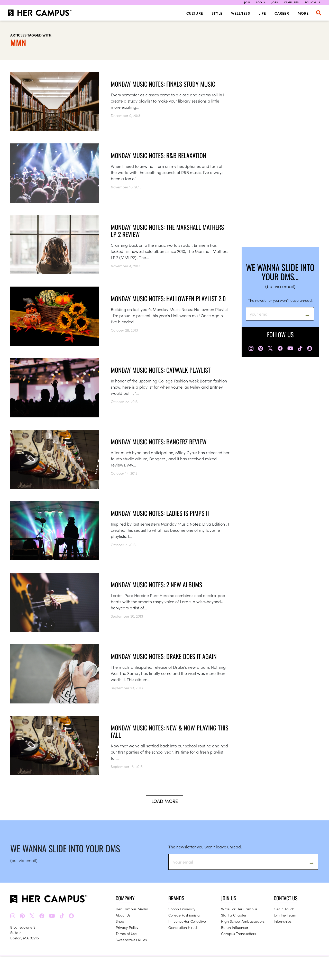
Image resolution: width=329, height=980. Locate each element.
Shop (120, 921)
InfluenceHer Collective (187, 921)
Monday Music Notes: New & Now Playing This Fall (169, 731)
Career (282, 13)
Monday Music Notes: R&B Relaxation (158, 155)
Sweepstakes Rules (131, 939)
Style (217, 13)
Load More (164, 801)
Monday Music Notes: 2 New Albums (156, 584)
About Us (123, 915)
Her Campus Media (132, 908)
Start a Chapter (233, 915)
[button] (318, 13)
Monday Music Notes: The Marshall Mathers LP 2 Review (167, 230)
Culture (194, 13)
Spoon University (181, 908)
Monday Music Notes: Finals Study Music (163, 83)
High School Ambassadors (242, 921)
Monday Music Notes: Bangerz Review (159, 441)
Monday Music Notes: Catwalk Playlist (161, 369)
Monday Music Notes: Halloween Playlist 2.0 (168, 298)
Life (262, 13)
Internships (282, 921)
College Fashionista (184, 915)
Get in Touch (284, 908)
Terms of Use (126, 933)
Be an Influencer (234, 927)
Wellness (240, 13)
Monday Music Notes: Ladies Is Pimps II (160, 513)
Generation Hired (182, 927)
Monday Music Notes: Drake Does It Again (164, 656)
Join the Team (285, 915)
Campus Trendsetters (238, 933)
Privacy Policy (127, 927)
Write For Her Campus (239, 908)
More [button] (303, 13)
